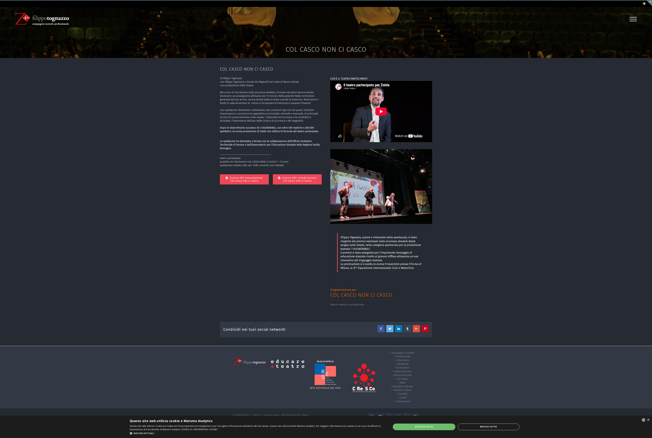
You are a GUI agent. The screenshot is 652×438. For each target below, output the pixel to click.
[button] (257, 433)
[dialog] (326, 427)
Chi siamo (402, 378)
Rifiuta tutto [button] (488, 426)
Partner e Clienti (403, 390)
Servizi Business (403, 375)
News (403, 382)
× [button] (648, 420)
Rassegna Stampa (403, 386)
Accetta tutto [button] (424, 426)
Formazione (403, 367)
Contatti (402, 393)
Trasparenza (403, 401)
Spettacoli (403, 363)
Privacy (305, 415)
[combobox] (643, 420)
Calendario (403, 360)
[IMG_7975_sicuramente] (381, 186)
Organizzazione (403, 371)
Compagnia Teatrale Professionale (403, 354)
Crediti (402, 397)
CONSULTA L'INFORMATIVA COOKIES (199, 429)
